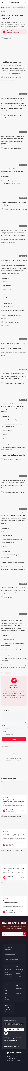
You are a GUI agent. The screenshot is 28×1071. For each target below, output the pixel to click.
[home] (14, 1053)
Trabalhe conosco (9, 957)
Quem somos (8, 949)
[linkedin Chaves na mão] (22, 1029)
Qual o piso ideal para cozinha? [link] (18, 7)
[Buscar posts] (25, 2)
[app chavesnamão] (9, 1024)
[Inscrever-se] (24, 933)
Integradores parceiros (10, 954)
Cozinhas (8, 7)
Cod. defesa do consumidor (11, 959)
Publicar (14, 739)
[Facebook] (6, 1029)
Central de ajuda (7, 1010)
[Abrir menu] (2, 2)
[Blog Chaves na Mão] (14, 2)
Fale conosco (8, 952)
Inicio (2, 7)
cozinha (8, 672)
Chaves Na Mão (14, 687)
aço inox (11, 623)
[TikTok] (14, 1029)
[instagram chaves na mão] (18, 1029)
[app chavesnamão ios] (19, 1024)
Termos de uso (10, 1060)
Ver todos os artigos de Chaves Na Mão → (14, 701)
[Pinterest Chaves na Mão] (6, 1033)
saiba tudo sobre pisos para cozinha (13, 667)
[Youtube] (10, 1029)
